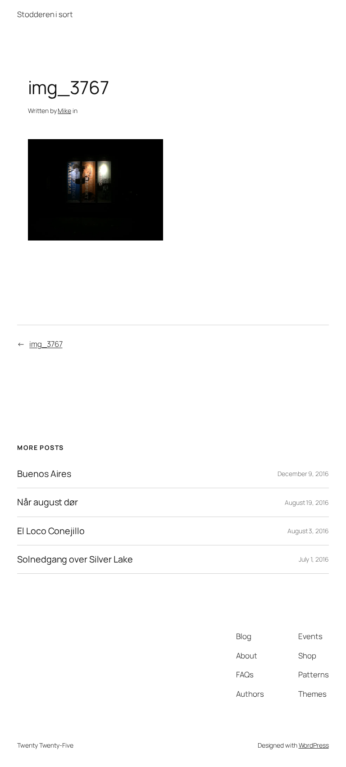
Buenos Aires (44, 474)
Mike (64, 110)
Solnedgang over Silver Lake (74, 559)
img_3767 (45, 344)
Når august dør (47, 502)
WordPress (314, 745)
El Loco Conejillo (50, 531)
